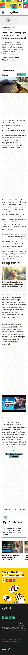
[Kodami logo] (14, 12)
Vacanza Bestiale (6, 27)
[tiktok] (3, 617)
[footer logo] (6, 608)
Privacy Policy (18, 639)
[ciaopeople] (6, 649)
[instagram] (6, 617)
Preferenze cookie (16, 641)
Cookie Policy (5, 641)
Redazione (11, 636)
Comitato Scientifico (7, 639)
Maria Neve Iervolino (12, 522)
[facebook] (13, 617)
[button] (3, 580)
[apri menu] (3, 12)
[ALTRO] (5, 534)
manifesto (4, 636)
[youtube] (10, 617)
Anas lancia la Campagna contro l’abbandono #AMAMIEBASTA (10, 557)
